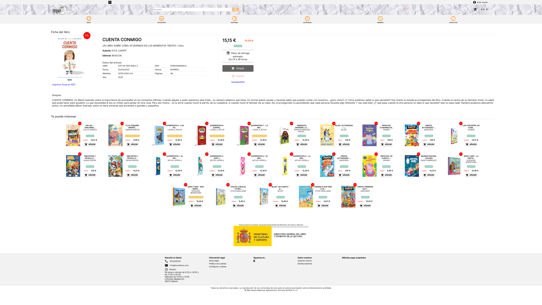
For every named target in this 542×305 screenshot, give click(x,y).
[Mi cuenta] (474, 2)
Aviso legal (214, 261)
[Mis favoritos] (404, 9)
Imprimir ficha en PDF (63, 84)
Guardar (239, 76)
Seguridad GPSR (237, 82)
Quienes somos (305, 261)
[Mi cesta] (475, 9)
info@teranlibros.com (179, 265)
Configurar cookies (217, 266)
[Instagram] (109, 2)
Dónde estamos (305, 263)
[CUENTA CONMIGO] (70, 59)
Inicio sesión (482, 2)
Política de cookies (217, 263)
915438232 (175, 261)
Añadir (239, 68)
